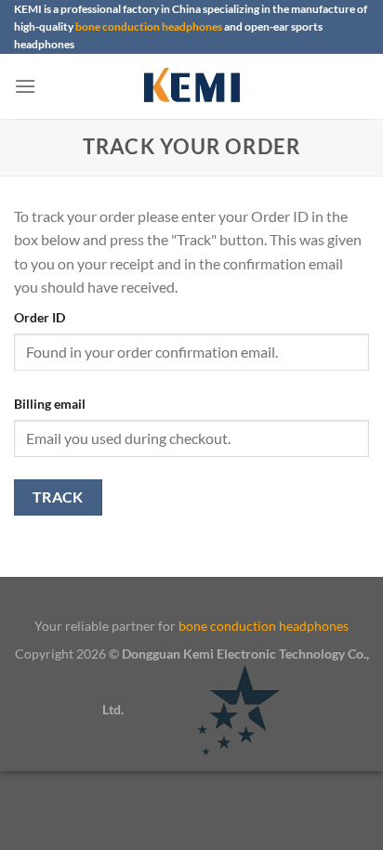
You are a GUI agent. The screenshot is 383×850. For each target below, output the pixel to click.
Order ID (39, 317)
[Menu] (25, 86)
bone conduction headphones (148, 26)
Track (58, 497)
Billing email (50, 404)
